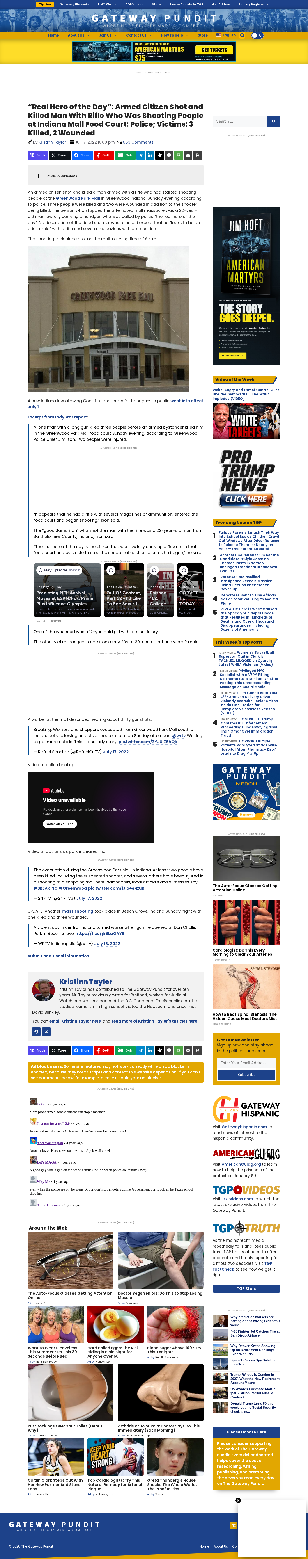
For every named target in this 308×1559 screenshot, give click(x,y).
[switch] (257, 35)
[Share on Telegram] (140, 155)
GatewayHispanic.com (244, 1127)
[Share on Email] (188, 155)
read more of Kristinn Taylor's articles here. (155, 1021)
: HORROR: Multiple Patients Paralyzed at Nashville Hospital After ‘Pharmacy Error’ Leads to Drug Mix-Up (249, 747)
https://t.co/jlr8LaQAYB (100, 933)
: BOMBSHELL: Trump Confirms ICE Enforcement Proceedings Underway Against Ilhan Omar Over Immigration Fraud (249, 727)
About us (221, 1546)
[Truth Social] (233, 1525)
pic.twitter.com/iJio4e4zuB (116, 888)
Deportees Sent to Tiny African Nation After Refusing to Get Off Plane (249, 599)
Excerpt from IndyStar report (57, 417)
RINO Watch (107, 4)
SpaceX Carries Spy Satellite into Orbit (252, 1362)
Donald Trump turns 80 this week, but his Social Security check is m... (253, 1407)
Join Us (105, 35)
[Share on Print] (197, 155)
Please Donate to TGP (186, 4)
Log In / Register (251, 4)
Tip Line (45, 4)
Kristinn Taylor (86, 981)
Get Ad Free (221, 4)
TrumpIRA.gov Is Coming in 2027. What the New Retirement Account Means (255, 1379)
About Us (76, 35)
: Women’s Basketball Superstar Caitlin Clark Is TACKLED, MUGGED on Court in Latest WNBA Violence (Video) (246, 659)
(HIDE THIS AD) (163, 72)
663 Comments (138, 142)
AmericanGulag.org (241, 1164)
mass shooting (77, 911)
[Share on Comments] (169, 155)
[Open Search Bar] (242, 35)
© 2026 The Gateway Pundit (31, 1546)
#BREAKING (46, 888)
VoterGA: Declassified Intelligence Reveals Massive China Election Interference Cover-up (246, 583)
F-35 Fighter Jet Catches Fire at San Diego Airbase (255, 1333)
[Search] (273, 121)
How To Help (172, 35)
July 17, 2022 (116, 752)
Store (156, 4)
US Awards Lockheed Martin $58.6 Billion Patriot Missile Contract (252, 1393)
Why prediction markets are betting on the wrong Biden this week (255, 1321)
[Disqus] (116, 1152)
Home (53, 35)
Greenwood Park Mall (78, 198)
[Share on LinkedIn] (150, 155)
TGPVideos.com (237, 1199)
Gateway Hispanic (74, 4)
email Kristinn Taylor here (75, 1021)
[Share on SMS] (178, 155)
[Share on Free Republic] (159, 155)
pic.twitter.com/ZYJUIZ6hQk (148, 741)
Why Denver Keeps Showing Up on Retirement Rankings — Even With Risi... (254, 1350)
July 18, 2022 (107, 943)
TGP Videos (134, 4)
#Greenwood (73, 888)
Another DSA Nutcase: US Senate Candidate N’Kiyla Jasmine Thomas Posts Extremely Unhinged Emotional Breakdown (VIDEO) (249, 563)
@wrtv (179, 735)
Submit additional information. (59, 956)
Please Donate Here (246, 1432)
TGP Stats (246, 1288)
